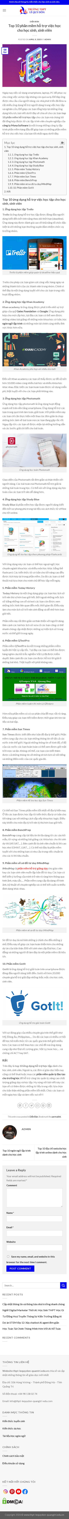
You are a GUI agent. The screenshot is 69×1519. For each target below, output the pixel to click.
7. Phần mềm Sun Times (24, 176)
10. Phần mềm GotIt (23, 187)
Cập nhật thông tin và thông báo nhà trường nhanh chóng (33, 1304)
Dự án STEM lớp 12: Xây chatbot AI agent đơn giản (30, 1322)
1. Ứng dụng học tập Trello (25, 154)
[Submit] (63, 1285)
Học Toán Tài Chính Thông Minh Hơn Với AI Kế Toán (31, 1328)
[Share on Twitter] (31, 1105)
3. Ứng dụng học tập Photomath (28, 162)
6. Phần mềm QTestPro (24, 173)
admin (47, 39)
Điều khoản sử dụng (13, 1463)
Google (44, 311)
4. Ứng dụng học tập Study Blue (28, 165)
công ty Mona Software (15, 125)
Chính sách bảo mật (13, 1455)
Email (9, 1227)
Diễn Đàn (34, 22)
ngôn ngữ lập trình (12, 323)
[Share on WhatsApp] (20, 1105)
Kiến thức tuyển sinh (13, 1421)
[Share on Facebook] (25, 1105)
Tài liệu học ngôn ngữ (14, 1435)
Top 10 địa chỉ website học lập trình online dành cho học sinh (51, 1152)
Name (10, 1213)
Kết (9, 191)
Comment (11, 1185)
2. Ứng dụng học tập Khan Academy (30, 158)
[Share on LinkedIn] (49, 1105)
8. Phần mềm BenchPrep (24, 180)
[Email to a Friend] (37, 1105)
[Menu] (4, 10)
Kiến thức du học (11, 1428)
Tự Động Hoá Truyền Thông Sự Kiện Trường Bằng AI (32, 1316)
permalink (56, 1116)
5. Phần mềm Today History (26, 169)
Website (11, 1242)
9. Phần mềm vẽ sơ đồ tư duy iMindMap (32, 184)
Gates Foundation (26, 311)
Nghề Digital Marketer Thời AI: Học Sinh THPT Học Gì (33, 1310)
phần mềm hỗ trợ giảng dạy (32, 868)
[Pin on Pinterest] (43, 1105)
